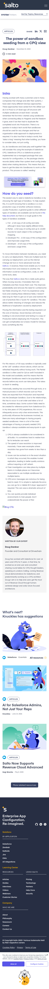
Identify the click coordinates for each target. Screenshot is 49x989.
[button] (46, 5)
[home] (10, 5)
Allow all (13, 964)
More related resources (24, 784)
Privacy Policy (28, 959)
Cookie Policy (18, 959)
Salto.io (6, 265)
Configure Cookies (36, 964)
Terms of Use (41, 959)
